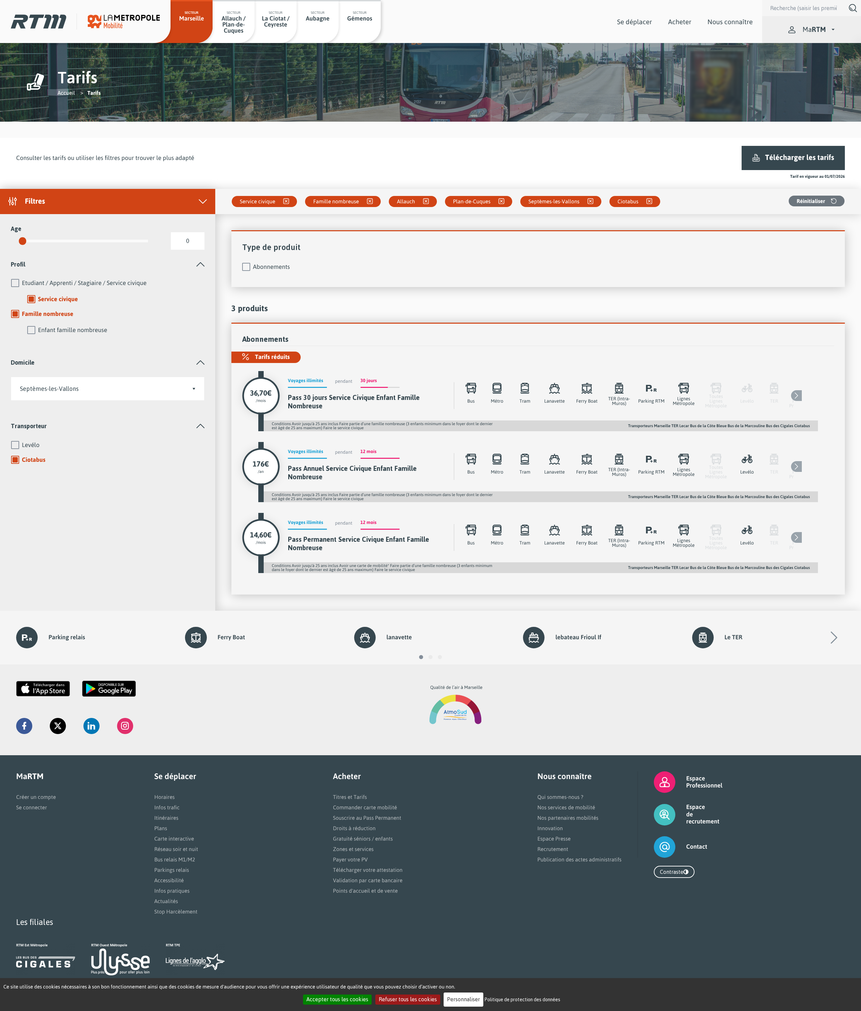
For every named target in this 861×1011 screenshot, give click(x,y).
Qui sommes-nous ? (560, 797)
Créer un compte (36, 797)
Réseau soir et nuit (176, 849)
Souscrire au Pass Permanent (367, 817)
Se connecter (31, 807)
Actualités (166, 901)
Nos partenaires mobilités (567, 817)
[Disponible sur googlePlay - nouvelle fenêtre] (109, 689)
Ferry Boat (231, 637)
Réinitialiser (811, 201)
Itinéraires (166, 817)
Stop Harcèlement (175, 911)
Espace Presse (554, 838)
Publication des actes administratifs (579, 859)
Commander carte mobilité (365, 807)
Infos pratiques (172, 890)
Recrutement (552, 849)
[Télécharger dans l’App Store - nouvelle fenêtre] (43, 689)
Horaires (164, 797)
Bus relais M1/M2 (174, 859)
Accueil (66, 92)
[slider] (22, 241)
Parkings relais (171, 869)
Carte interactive (174, 838)
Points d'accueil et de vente (365, 890)
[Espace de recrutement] (656, 814)
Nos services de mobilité (566, 807)
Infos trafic (167, 807)
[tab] (107, 264)
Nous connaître (730, 21)
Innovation (550, 828)
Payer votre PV (350, 859)
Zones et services (353, 849)
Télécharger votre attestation (368, 869)
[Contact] (656, 847)
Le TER (733, 637)
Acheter (679, 21)
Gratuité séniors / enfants (363, 838)
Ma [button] (814, 29)
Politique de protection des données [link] (522, 999)
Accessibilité (169, 880)
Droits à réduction (354, 828)
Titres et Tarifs (350, 797)
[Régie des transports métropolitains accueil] (38, 21)
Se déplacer (634, 21)
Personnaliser (463, 999)
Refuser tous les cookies (408, 999)
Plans (160, 828)
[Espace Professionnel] (656, 782)
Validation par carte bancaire (368, 880)
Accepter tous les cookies (337, 999)
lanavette (399, 637)
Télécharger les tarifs (799, 157)
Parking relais (66, 637)
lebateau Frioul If (578, 637)
